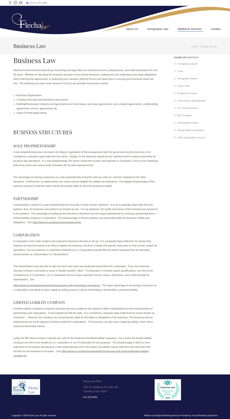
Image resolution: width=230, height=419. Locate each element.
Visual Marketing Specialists (205, 415)
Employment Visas (187, 93)
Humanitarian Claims (188, 122)
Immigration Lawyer (187, 63)
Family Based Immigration (190, 130)
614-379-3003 (90, 397)
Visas (180, 71)
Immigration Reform (187, 78)
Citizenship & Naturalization (191, 100)
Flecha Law (33, 415)
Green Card (183, 86)
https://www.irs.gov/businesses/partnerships (57, 222)
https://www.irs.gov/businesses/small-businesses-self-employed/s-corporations (56, 285)
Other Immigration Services (191, 137)
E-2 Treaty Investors (187, 108)
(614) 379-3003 (38, 2)
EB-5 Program (184, 115)
